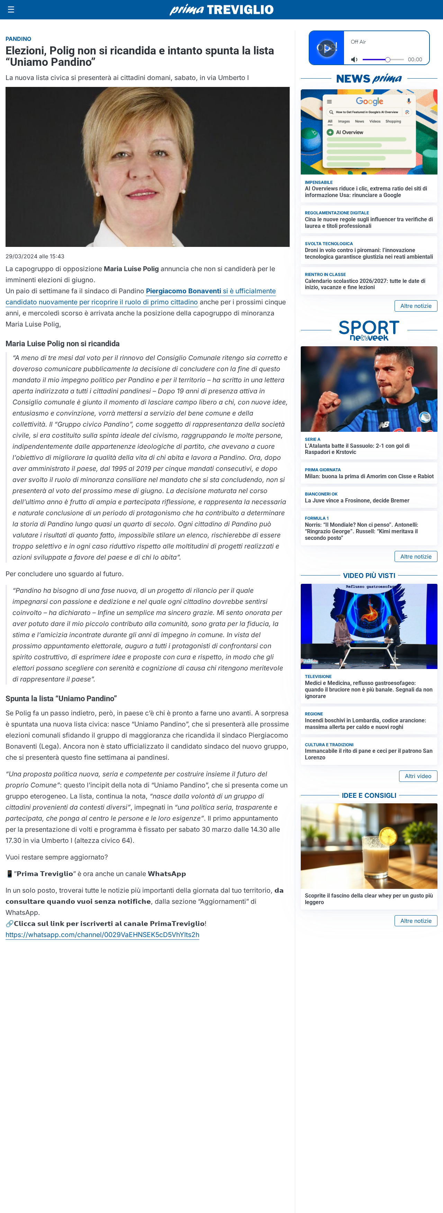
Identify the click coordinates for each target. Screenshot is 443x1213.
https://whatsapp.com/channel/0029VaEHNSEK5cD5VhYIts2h (102, 934)
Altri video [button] (418, 776)
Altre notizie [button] (416, 305)
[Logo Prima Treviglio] (221, 10)
